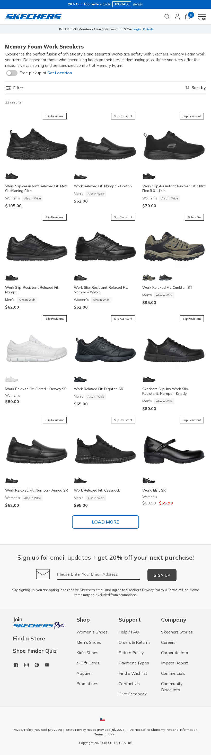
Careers (168, 642)
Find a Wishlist (133, 673)
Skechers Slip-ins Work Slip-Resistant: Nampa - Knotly (166, 391)
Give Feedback (133, 693)
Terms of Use (178, 590)
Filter (17, 87)
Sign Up (162, 575)
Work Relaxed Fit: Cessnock (97, 490)
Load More (105, 522)
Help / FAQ (129, 631)
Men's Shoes (88, 642)
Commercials (173, 673)
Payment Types (134, 662)
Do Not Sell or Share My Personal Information (163, 730)
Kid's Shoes (87, 652)
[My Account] (177, 16)
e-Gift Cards (87, 662)
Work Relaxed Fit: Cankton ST (167, 287)
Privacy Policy (153, 590)
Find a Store (29, 638)
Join (17, 620)
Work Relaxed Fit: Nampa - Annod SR (36, 490)
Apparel (84, 673)
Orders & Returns (135, 642)
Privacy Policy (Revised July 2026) (37, 730)
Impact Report (174, 662)
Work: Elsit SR (154, 490)
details (138, 4)
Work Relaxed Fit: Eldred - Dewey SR (36, 389)
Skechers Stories (177, 631)
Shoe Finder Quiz (35, 651)
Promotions (87, 683)
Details (148, 29)
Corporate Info (174, 652)
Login (137, 29)
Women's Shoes (92, 631)
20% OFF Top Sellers (85, 4)
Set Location (59, 72)
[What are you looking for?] (167, 16)
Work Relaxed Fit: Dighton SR (98, 389)
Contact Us (129, 683)
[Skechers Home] (33, 16)
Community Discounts (172, 686)
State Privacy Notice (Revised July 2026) (95, 730)
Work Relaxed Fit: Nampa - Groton (103, 186)
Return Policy (131, 652)
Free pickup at (46, 72)
